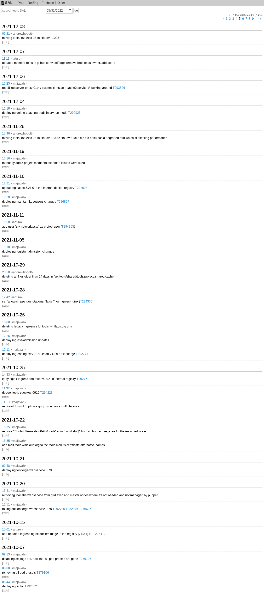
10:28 (6, 197)
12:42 (6, 297)
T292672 (31, 586)
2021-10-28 (13, 289)
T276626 (85, 509)
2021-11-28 (13, 126)
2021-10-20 (13, 483)
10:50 (6, 222)
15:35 (6, 427)
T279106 (85, 558)
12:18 (6, 108)
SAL (9, 3)
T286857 (63, 201)
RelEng (33, 2)
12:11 (6, 349)
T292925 (74, 112)
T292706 (59, 509)
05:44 (6, 582)
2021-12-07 (13, 51)
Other (61, 2)
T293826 (119, 87)
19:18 (6, 247)
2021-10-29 (13, 265)
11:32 (6, 388)
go (76, 10)
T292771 (82, 354)
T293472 (99, 534)
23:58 (6, 272)
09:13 (6, 554)
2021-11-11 (13, 215)
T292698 (81, 187)
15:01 (6, 529)
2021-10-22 (13, 420)
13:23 (6, 83)
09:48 (6, 465)
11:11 (5, 58)
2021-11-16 (13, 176)
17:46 (6, 133)
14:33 (6, 374)
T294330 (86, 301)
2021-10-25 (13, 367)
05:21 (6, 33)
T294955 (68, 226)
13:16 (6, 158)
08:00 (6, 568)
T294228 (46, 392)
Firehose (48, 2)
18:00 (6, 322)
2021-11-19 (13, 151)
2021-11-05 (13, 240)
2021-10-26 (13, 314)
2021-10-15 (13, 522)
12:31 (6, 183)
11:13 (6, 402)
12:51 (6, 504)
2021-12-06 (13, 76)
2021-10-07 (13, 547)
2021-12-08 (13, 26)
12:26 (6, 336)
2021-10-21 (13, 458)
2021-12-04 (13, 101)
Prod (21, 2)
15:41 (6, 490)
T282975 (72, 509)
